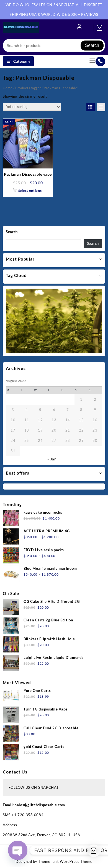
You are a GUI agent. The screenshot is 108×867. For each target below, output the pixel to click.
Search (92, 45)
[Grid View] (90, 107)
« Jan (51, 459)
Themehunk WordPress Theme (65, 861)
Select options (30, 190)
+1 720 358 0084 (28, 815)
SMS (7, 815)
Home (7, 88)
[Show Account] (79, 27)
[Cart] (99, 27)
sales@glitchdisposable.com (40, 805)
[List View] (101, 107)
